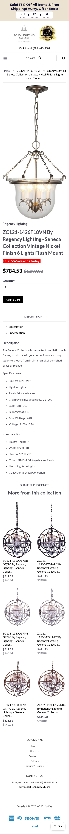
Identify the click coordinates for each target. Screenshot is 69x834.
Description (33, 316)
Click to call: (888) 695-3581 (34, 48)
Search (34, 746)
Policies (34, 761)
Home (6, 70)
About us (34, 751)
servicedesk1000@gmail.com (34, 786)
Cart (32, 57)
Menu (5, 58)
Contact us (35, 756)
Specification (17, 332)
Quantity (9, 280)
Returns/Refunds (34, 766)
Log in (59, 58)
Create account (63, 57)
